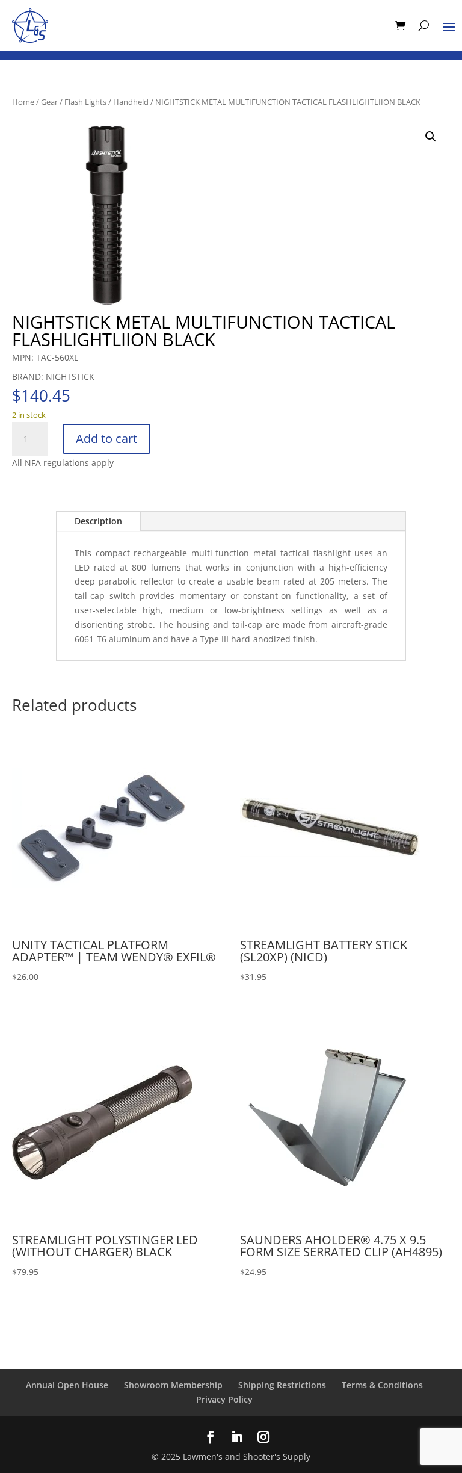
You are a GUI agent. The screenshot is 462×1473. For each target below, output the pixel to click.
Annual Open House (67, 1385)
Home (23, 101)
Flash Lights (85, 101)
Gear (49, 101)
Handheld (131, 101)
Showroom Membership (173, 1385)
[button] (431, 136)
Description (98, 521)
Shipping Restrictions (282, 1385)
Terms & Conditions (382, 1385)
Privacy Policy (224, 1399)
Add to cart (106, 438)
